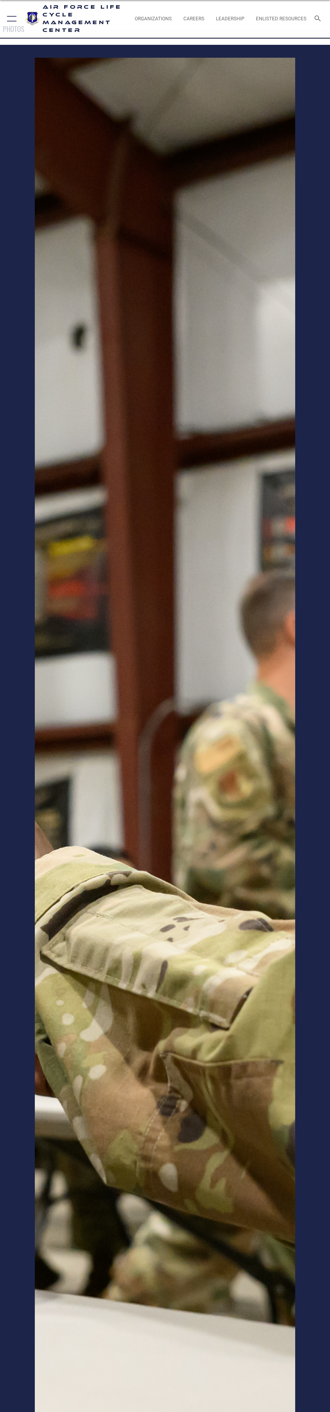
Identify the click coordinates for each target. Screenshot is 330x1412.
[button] (10, 18)
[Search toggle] (319, 19)
